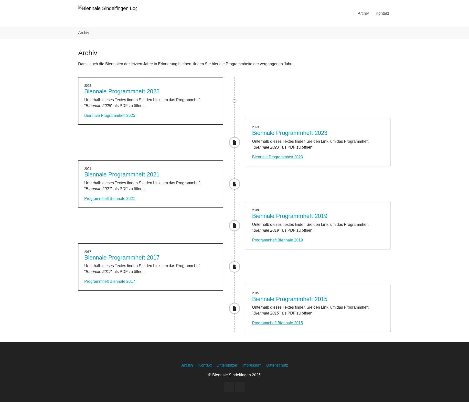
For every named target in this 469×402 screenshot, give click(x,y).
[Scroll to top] (458, 391)
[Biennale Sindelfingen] (107, 13)
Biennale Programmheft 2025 (109, 115)
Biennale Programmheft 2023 (277, 157)
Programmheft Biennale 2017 (109, 281)
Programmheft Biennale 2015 (277, 323)
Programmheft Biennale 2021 (109, 198)
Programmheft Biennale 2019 (277, 240)
